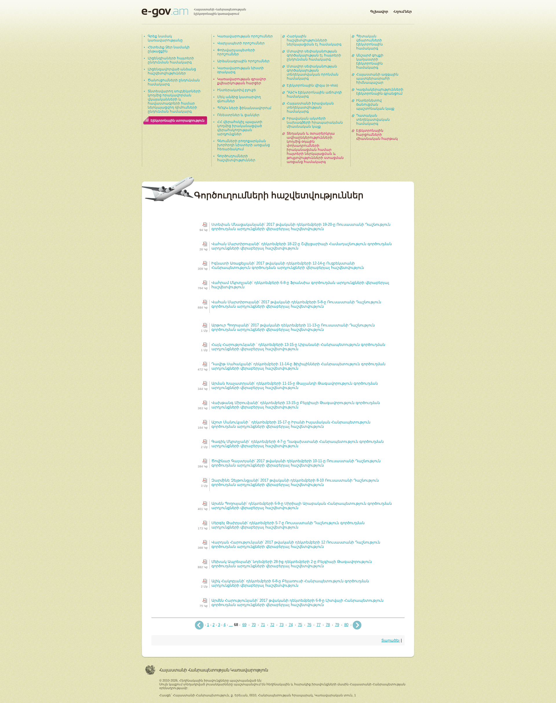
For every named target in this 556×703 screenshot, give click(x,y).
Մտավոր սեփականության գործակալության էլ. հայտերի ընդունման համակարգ (314, 55)
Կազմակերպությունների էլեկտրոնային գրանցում (379, 91)
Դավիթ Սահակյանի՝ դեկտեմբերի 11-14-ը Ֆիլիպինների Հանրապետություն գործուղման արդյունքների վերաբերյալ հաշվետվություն (298, 366)
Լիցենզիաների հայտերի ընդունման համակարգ (171, 60)
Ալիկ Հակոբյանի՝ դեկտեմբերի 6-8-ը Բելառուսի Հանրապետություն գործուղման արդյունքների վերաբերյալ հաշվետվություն (290, 583)
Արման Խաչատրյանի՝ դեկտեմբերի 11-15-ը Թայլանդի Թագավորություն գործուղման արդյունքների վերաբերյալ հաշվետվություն (294, 385)
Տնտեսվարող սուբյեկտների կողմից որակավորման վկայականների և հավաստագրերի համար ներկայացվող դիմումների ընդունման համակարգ (174, 101)
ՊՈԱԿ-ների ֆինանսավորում (244, 108)
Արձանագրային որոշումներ (243, 61)
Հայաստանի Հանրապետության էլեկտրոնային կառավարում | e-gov (194, 13)
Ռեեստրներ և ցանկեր (238, 115)
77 (319, 625)
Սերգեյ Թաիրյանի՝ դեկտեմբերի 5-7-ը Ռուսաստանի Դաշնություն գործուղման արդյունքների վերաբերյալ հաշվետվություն (288, 525)
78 (328, 625)
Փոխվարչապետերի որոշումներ (236, 52)
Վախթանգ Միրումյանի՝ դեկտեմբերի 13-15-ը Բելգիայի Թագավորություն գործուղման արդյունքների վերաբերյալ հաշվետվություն (295, 405)
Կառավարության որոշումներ (245, 36)
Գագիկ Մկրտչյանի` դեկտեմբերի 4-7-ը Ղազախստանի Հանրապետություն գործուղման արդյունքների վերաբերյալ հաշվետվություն (297, 443)
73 (281, 625)
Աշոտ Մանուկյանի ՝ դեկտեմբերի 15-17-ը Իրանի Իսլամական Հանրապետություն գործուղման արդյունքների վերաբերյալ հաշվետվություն (290, 424)
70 (254, 625)
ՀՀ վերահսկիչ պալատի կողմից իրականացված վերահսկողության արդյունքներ (239, 128)
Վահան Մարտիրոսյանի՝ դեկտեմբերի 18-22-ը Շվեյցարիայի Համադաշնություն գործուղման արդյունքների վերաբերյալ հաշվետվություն (301, 246)
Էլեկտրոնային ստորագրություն (177, 120)
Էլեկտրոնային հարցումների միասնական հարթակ (377, 135)
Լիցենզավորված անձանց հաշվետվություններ (172, 71)
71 (263, 625)
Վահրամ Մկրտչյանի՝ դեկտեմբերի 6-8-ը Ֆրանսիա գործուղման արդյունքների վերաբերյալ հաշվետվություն (300, 284)
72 (272, 625)
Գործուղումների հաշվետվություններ (236, 158)
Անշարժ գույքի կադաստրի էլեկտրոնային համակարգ (369, 61)
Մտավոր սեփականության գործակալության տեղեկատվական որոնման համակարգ (313, 72)
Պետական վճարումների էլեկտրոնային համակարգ (369, 42)
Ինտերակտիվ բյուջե (236, 90)
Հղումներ (402, 10)
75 (300, 625)
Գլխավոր (379, 10)
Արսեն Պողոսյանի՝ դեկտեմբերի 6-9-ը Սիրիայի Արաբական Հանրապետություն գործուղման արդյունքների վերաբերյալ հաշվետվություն (301, 505)
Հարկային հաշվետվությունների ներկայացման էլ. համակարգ (314, 40)
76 (309, 625)
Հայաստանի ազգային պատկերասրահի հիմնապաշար (377, 78)
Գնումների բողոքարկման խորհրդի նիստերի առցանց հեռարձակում (243, 145)
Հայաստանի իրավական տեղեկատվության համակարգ (310, 107)
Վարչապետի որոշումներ (241, 43)
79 (337, 625)
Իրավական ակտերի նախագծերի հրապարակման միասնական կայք (315, 122)
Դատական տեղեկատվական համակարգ (373, 119)
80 (346, 625)
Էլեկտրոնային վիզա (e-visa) (312, 85)
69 (244, 625)
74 (291, 625)
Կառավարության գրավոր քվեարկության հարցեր (241, 81)
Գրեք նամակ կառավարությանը (165, 38)
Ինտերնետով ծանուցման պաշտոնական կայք (375, 104)
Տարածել (390, 640)
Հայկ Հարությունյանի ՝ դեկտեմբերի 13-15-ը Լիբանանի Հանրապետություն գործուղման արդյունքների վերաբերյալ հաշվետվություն (298, 346)
